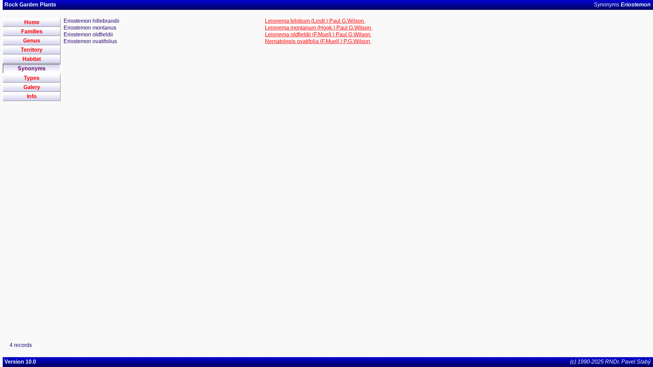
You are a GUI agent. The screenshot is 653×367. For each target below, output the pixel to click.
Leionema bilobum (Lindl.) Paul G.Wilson (315, 21)
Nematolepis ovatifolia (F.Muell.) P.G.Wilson (318, 41)
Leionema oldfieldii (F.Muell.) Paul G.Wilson (318, 34)
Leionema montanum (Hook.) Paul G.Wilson (318, 28)
